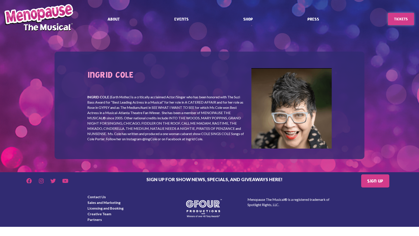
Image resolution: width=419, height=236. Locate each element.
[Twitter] (53, 180)
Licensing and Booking (106, 208)
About (114, 19)
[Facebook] (29, 180)
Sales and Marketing (104, 202)
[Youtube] (65, 180)
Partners (95, 219)
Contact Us (97, 197)
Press (313, 19)
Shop (248, 19)
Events (181, 19)
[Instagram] (41, 180)
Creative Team (99, 214)
